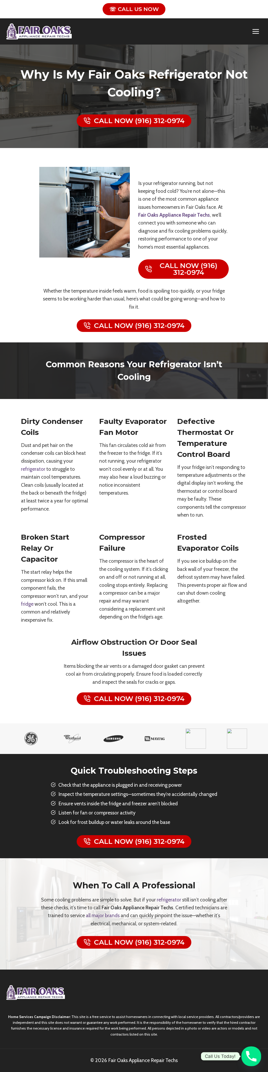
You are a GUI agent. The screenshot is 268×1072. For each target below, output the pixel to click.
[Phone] (251, 1056)
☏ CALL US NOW (134, 9)
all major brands (103, 915)
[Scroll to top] (256, 1047)
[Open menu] (255, 31)
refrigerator (33, 469)
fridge (27, 604)
